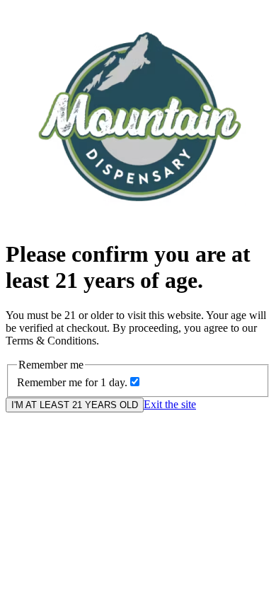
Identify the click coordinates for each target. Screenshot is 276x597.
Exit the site (170, 404)
